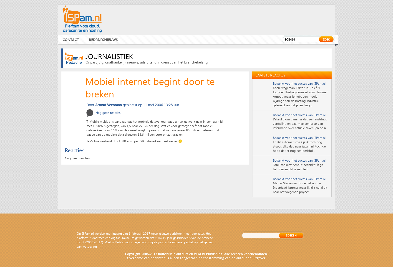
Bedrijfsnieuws (103, 39)
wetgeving (90, 246)
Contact (71, 39)
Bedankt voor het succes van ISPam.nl (299, 83)
